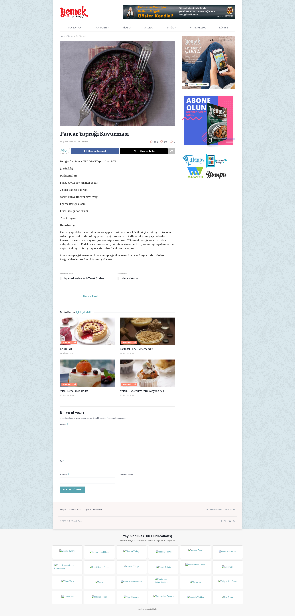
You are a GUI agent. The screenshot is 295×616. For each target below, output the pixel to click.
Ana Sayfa (74, 27)
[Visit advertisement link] (179, 12)
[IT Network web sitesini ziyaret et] (67, 597)
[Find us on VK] (229, 521)
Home (62, 36)
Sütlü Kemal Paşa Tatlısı (74, 391)
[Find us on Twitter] (225, 521)
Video (126, 27)
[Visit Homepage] (74, 12)
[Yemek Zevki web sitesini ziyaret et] (195, 552)
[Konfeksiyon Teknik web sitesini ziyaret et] (195, 567)
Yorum (64, 424)
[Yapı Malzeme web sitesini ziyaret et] (131, 597)
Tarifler (100, 27)
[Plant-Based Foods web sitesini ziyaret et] (99, 567)
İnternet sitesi (126, 474)
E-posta (64, 474)
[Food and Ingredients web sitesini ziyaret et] (67, 567)
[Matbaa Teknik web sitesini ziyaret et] (99, 597)
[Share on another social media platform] (171, 151)
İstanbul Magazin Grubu (147, 609)
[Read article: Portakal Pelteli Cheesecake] (147, 331)
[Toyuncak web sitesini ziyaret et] (195, 582)
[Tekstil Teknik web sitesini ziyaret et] (163, 567)
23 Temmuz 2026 (67, 395)
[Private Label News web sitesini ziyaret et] (99, 552)
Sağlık (171, 27)
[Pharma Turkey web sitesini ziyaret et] (131, 552)
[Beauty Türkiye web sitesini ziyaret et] (67, 552)
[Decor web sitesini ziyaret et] (99, 582)
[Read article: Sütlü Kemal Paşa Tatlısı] (87, 373)
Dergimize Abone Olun (92, 509)
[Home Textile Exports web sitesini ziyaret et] (131, 582)
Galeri (148, 27)
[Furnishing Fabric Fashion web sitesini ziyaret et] (163, 582)
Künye (223, 27)
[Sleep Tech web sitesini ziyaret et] (67, 582)
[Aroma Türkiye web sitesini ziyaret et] (131, 567)
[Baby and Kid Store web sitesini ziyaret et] (227, 582)
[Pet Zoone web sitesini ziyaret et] (227, 597)
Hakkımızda (198, 27)
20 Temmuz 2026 (127, 395)
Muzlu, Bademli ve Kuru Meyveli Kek (142, 391)
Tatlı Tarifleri (81, 36)
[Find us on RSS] (234, 521)
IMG (68, 521)
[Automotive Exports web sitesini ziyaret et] (163, 597)
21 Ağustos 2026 (67, 353)
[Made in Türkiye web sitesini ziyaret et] (195, 597)
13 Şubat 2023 (66, 142)
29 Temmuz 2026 (127, 353)
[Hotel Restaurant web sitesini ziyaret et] (227, 552)
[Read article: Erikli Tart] (87, 331)
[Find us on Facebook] (221, 521)
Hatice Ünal (90, 296)
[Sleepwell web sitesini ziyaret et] (227, 567)
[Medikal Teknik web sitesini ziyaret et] (163, 552)
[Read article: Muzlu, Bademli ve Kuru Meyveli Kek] (147, 373)
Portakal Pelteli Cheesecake (136, 349)
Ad (62, 460)
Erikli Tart (66, 349)
